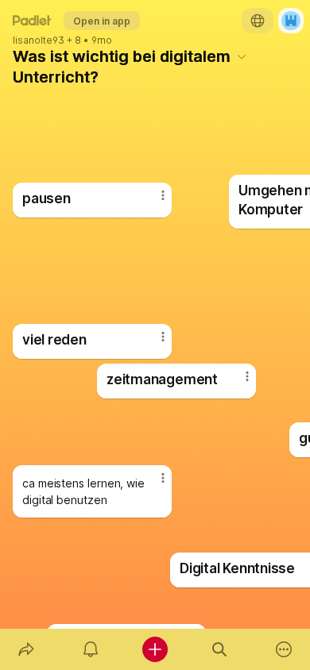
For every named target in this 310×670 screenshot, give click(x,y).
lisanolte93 (38, 40)
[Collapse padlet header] (241, 56)
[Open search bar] (219, 649)
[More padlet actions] (284, 649)
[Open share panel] (25, 649)
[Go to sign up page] (291, 20)
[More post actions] (237, 382)
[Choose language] (257, 20)
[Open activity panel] (90, 649)
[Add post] (154, 649)
